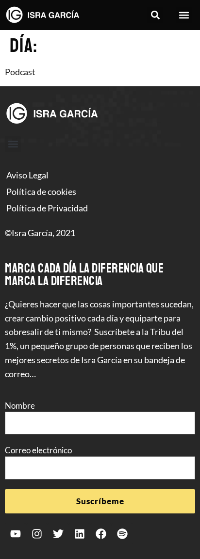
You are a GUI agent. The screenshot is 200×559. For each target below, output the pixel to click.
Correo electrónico (38, 450)
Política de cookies (41, 191)
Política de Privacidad (47, 208)
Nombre (20, 405)
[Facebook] (101, 533)
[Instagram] (37, 533)
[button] (155, 15)
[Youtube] (15, 533)
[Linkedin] (79, 533)
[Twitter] (58, 533)
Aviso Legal (27, 175)
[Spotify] (122, 533)
